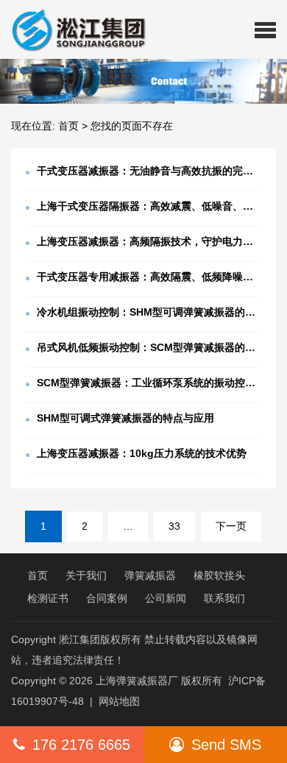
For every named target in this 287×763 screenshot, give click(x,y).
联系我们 (224, 598)
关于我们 (86, 575)
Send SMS (226, 745)
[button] (265, 29)
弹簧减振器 (150, 575)
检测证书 (47, 598)
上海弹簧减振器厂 (137, 680)
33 (174, 526)
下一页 (231, 526)
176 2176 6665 (81, 745)
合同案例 (106, 598)
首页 (68, 126)
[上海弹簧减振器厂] (73, 29)
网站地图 (119, 701)
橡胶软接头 (219, 575)
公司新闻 (165, 598)
